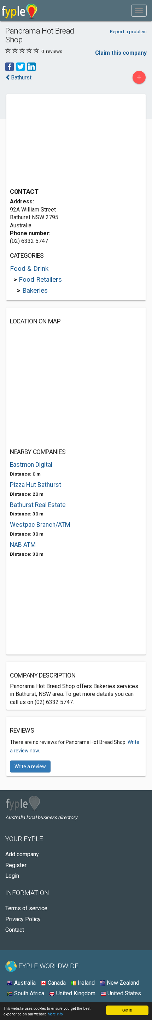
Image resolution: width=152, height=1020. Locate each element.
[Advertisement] (63, 142)
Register (16, 865)
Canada (56, 982)
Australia (24, 982)
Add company (22, 854)
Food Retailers (40, 279)
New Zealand (122, 982)
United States (123, 993)
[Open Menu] (139, 11)
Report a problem (128, 31)
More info (55, 1013)
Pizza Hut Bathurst (35, 484)
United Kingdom (75, 993)
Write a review (30, 766)
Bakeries (35, 290)
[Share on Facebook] (9, 66)
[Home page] (19, 10)
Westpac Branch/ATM (40, 524)
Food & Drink (29, 268)
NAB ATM (23, 544)
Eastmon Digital (31, 464)
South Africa (28, 993)
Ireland (85, 982)
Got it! (127, 1010)
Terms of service (26, 908)
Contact (14, 929)
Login (12, 875)
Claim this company (121, 52)
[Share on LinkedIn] (31, 66)
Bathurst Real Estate (38, 504)
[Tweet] (20, 66)
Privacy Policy (23, 919)
